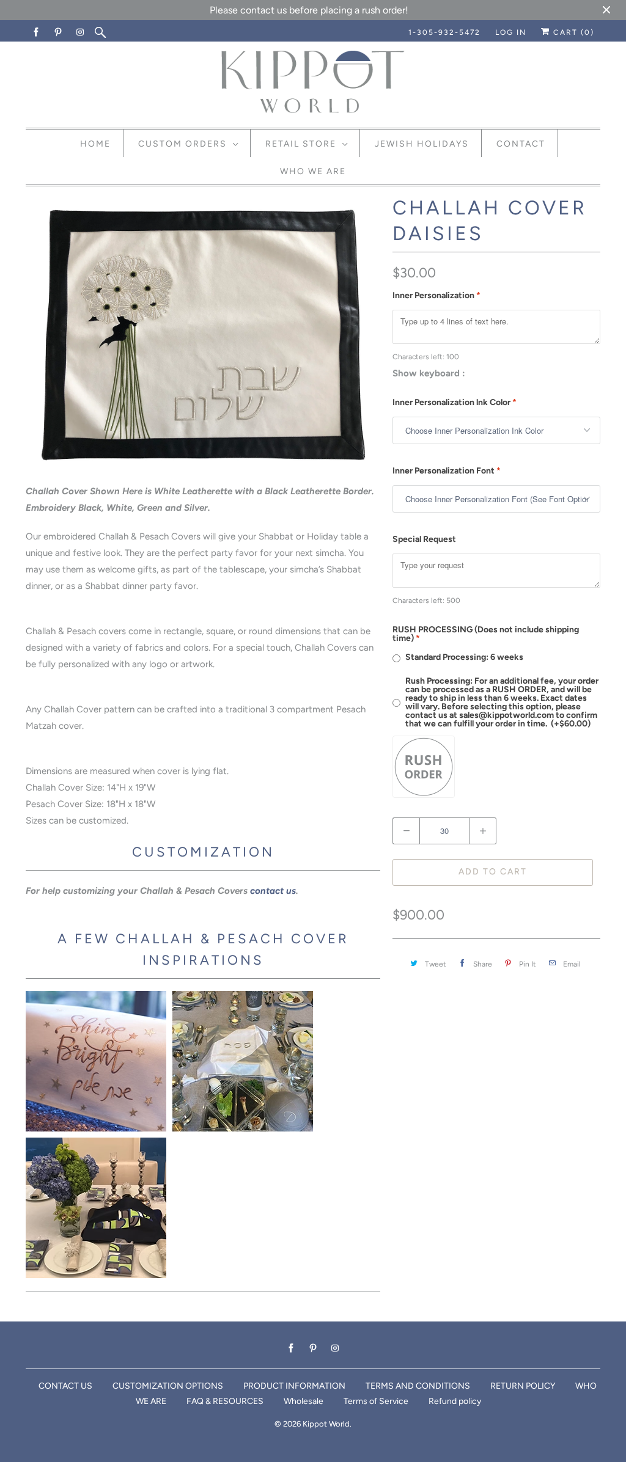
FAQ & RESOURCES (224, 1401)
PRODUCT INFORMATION (294, 1386)
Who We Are (313, 171)
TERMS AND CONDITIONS (418, 1386)
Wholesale (303, 1401)
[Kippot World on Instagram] (80, 32)
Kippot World (326, 1423)
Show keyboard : (428, 373)
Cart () (572, 32)
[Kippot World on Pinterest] (58, 32)
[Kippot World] (313, 83)
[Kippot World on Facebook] (36, 32)
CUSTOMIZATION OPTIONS (167, 1386)
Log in (510, 32)
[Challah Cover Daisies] (203, 335)
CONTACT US (65, 1386)
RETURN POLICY (522, 1386)
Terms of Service (376, 1401)
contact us (273, 890)
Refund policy (455, 1401)
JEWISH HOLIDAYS (422, 144)
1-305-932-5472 (444, 32)
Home (95, 144)
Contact (520, 144)
